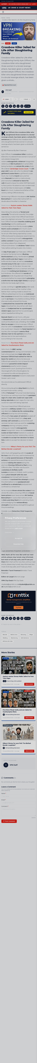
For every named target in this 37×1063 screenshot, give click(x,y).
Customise (8, 532)
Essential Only (18, 544)
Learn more (18, 528)
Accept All (18, 538)
